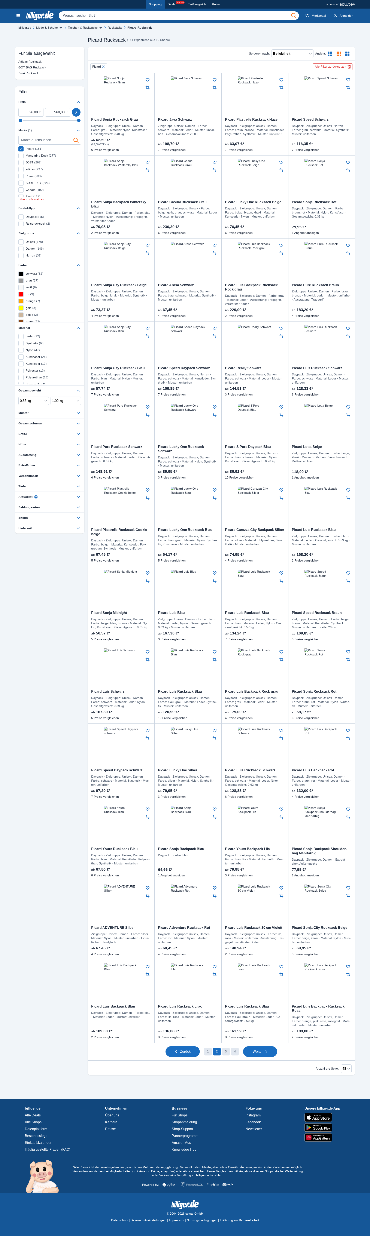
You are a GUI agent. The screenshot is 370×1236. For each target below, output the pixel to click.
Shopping (155, 4)
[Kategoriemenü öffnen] (18, 15)
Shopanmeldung (184, 1122)
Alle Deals (33, 1115)
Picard (96, 66)
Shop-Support (182, 1129)
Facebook (253, 1122)
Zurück (185, 1051)
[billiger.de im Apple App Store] (322, 1117)
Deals (176, 3)
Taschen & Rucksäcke (83, 27)
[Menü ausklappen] (61, 28)
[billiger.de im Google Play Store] (322, 1127)
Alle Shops (33, 1122)
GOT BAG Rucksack (28, 67)
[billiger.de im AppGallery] (322, 1137)
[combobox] (179, 15)
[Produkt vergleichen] (147, 87)
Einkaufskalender (38, 1142)
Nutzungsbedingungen (202, 1220)
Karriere (111, 1122)
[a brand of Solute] (341, 4)
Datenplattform (36, 1129)
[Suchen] (293, 15)
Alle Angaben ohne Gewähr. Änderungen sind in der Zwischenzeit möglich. (252, 1167)
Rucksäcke (115, 27)
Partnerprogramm (185, 1136)
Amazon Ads (181, 1142)
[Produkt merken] (147, 79)
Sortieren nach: (259, 53)
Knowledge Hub (184, 1149)
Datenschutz (119, 1220)
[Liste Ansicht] (330, 53)
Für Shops (180, 1115)
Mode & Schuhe (47, 27)
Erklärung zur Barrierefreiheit (239, 1220)
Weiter (258, 1051)
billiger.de (24, 27)
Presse (110, 1129)
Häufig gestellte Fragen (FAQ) (47, 1149)
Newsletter (254, 1129)
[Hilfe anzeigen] (36, 496)
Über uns (112, 1115)
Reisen (216, 4)
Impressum (176, 1220)
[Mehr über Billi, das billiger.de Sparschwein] (44, 1176)
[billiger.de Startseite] (40, 15)
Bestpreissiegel (36, 1136)
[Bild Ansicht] (347, 53)
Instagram (253, 1115)
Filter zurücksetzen (31, 199)
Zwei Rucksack (28, 73)
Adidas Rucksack (28, 61)
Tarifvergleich (197, 4)
